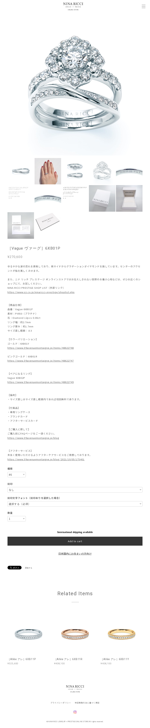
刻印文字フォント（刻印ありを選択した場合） (34, 498)
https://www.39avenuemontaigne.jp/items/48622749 (41, 382)
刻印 (10, 484)
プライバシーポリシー (60, 702)
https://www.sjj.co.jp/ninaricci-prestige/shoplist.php (41, 292)
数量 (10, 513)
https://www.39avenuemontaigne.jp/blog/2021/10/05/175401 (46, 459)
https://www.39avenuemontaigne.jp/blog (33, 438)
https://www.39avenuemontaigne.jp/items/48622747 (41, 360)
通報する (28, 568)
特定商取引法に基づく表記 (87, 702)
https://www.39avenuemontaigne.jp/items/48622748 (41, 348)
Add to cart (75, 541)
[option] (75, 87)
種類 (10, 468)
